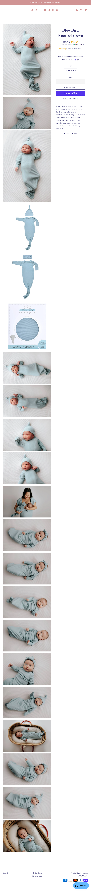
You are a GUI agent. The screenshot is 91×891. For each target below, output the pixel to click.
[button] (70, 45)
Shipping (62, 49)
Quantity (70, 77)
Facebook (38, 873)
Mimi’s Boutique (45, 10)
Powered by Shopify (81, 876)
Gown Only (70, 70)
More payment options (70, 98)
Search (5, 873)
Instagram (38, 876)
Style (70, 66)
